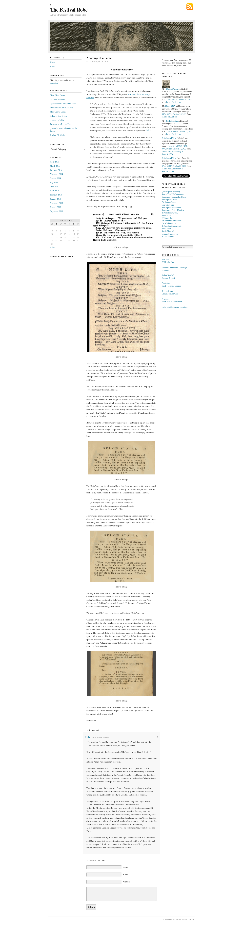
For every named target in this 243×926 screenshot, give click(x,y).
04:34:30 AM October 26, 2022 (174, 114)
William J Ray (167, 218)
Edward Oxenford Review (172, 221)
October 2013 (55, 207)
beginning (54, 83)
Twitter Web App (168, 151)
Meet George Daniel (58, 112)
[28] (147, 130)
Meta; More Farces (57, 95)
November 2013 (56, 203)
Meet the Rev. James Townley (61, 108)
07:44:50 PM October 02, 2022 (174, 166)
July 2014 (54, 182)
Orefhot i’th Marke (57, 135)
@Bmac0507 (169, 106)
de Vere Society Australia (171, 226)
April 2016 (54, 162)
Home (52, 62)
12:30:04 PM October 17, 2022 (180, 131)
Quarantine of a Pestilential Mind (63, 103)
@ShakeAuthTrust (171, 121)
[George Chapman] (166, 87)
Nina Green (166, 228)
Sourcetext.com (168, 205)
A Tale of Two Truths (58, 116)
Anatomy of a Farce (58, 120)
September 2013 (56, 211)
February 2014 (56, 195)
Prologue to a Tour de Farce (61, 124)
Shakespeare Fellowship (171, 207)
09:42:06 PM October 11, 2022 (174, 149)
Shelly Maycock (168, 231)
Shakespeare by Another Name (174, 197)
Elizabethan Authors (169, 202)
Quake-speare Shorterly (171, 192)
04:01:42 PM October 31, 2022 (179, 99)
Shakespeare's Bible (169, 199)
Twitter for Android (173, 102)
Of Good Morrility (57, 99)
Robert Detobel (168, 236)
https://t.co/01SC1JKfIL (178, 146)
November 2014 (56, 174)
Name (125, 867)
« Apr (52, 246)
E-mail (126, 874)
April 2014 (54, 191)
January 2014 (55, 199)
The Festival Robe (68, 9)
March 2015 (55, 166)
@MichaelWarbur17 (172, 89)
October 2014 (55, 178)
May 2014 (54, 186)
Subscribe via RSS (189, 6)
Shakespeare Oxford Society (173, 210)
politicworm (166, 215)
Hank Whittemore (169, 223)
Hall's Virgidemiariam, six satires (174, 307)
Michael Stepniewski (170, 234)
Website (126, 881)
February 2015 (56, 170)
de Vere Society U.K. (170, 213)
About (52, 66)
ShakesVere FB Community (173, 194)
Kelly (87, 737)
